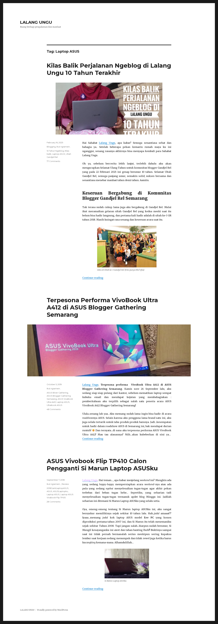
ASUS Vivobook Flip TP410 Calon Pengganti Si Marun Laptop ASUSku (102, 464)
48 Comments (54, 409)
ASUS (49, 491)
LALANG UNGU (36, 22)
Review (65, 484)
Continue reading (92, 277)
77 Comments (53, 161)
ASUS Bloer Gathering (57, 392)
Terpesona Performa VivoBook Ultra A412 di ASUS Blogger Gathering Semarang (102, 307)
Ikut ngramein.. (64, 146)
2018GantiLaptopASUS (58, 488)
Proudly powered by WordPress (52, 610)
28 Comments (53, 501)
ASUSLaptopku (60, 491)
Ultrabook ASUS (54, 405)
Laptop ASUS (58, 154)
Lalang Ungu (107, 142)
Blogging (51, 146)
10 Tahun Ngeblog (55, 151)
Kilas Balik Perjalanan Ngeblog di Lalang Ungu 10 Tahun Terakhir (109, 69)
